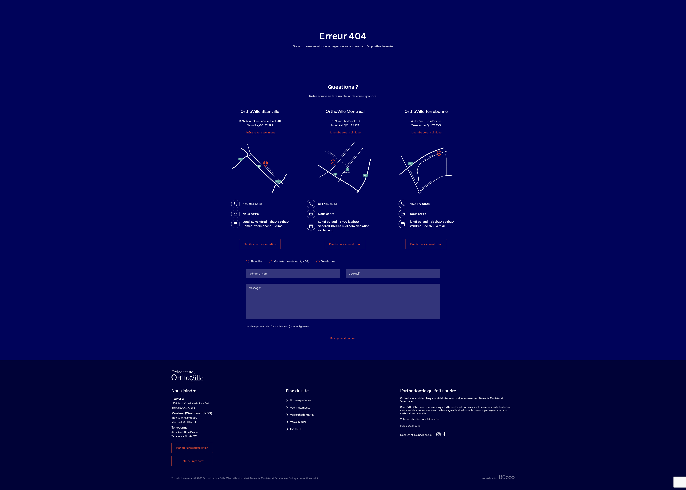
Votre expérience (300, 400)
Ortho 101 (296, 429)
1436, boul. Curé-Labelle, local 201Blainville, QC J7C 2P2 (260, 123)
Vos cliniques (298, 422)
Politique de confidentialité (303, 478)
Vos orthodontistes (302, 414)
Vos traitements (300, 407)
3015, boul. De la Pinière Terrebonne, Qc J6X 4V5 (426, 123)
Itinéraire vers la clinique (260, 132)
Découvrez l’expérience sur (417, 435)
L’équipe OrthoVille (410, 426)
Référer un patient (192, 461)
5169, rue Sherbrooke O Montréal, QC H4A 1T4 (345, 123)
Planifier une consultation (260, 244)
